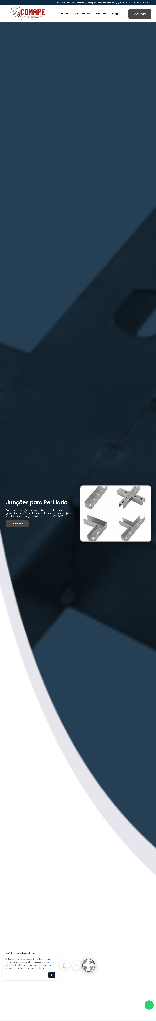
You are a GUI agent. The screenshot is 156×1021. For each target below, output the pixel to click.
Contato (140, 14)
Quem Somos (82, 13)
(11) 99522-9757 (140, 2)
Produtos (101, 13)
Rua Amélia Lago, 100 (64, 2)
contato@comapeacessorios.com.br (95, 2)
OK (51, 975)
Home (64, 13)
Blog (115, 13)
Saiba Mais (18, 523)
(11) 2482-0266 (123, 2)
